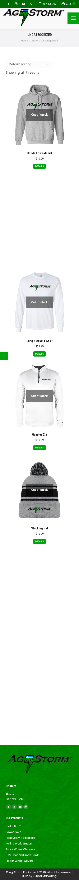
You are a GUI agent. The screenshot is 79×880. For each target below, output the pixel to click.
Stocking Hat (39, 528)
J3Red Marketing (45, 876)
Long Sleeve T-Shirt (39, 341)
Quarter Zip (39, 434)
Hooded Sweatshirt (39, 153)
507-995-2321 (50, 3)
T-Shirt (39, 622)
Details (39, 166)
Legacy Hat (39, 247)
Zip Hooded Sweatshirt (40, 716)
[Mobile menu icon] (73, 18)
